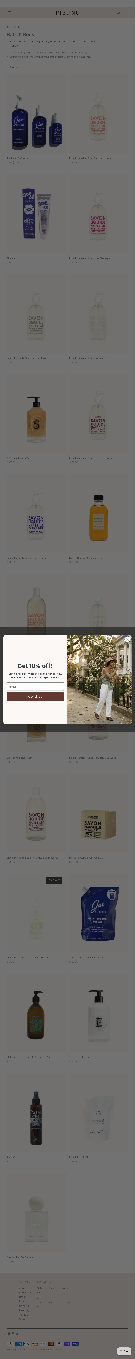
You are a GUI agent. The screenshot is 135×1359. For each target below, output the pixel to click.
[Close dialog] (127, 639)
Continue (35, 697)
